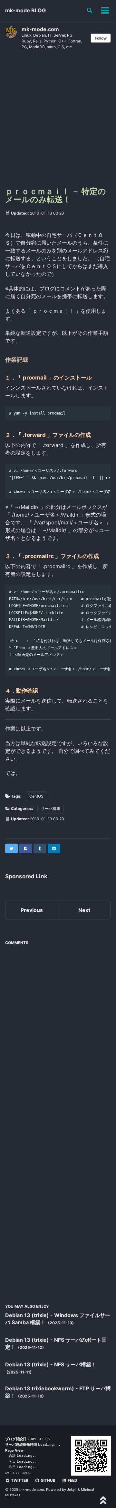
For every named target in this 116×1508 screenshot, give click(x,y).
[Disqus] (58, 1030)
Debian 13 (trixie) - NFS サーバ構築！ (50, 1364)
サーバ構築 (50, 808)
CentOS (36, 796)
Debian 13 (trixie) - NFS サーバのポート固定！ (56, 1343)
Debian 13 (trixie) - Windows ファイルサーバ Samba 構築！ (57, 1319)
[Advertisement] (58, 120)
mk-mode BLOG (25, 10)
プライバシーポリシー (20, 1473)
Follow (101, 38)
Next (84, 910)
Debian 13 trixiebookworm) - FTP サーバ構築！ (58, 1392)
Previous (32, 910)
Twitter (19, 1480)
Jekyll (72, 1489)
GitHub (47, 1480)
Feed (72, 1480)
